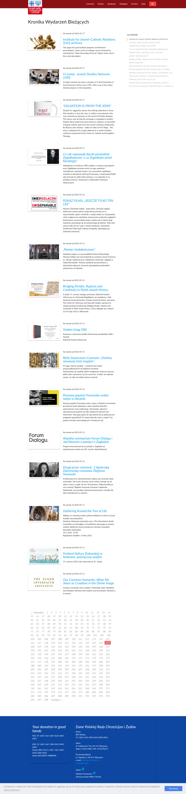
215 (53, 673)
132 (60, 647)
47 (43, 624)
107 (53, 639)
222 (101, 673)
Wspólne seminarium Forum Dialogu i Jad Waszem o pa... (151, 73)
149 (94, 650)
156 (60, 654)
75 (32, 632)
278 (73, 692)
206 (73, 669)
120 (60, 643)
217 (67, 673)
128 (32, 647)
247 (108, 681)
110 (73, 639)
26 (93, 616)
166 (46, 658)
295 (108, 696)
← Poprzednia (37, 613)
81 (65, 632)
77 (43, 632)
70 (87, 628)
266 (73, 688)
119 (53, 643)
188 (32, 666)
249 (39, 685)
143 (53, 650)
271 (108, 688)
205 (67, 669)
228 (60, 677)
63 (48, 628)
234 (101, 677)
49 (54, 624)
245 (94, 681)
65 (59, 628)
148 (87, 650)
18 (48, 616)
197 (94, 666)
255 (80, 685)
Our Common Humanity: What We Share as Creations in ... (152, 86)
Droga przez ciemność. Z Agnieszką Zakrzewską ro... (149, 76)
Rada (143, 4)
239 (53, 681)
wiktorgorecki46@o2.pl (91, 760)
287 (53, 696)
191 (53, 666)
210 (101, 669)
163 (108, 654)
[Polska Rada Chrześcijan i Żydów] (35, 8)
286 (46, 696)
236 (32, 681)
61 (37, 628)
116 (32, 643)
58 (104, 624)
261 (39, 688)
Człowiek (90, 4)
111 (80, 639)
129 (39, 647)
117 (39, 643)
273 (39, 692)
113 (94, 639)
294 (101, 696)
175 (108, 658)
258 (101, 685)
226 (46, 677)
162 (101, 654)
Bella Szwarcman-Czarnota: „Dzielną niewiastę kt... (148, 66)
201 (39, 669)
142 (46, 650)
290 (73, 696)
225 (39, 677)
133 (67, 647)
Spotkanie (112, 4)
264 (60, 688)
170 (73, 658)
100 (88, 635)
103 (109, 635)
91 (37, 635)
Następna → (57, 700)
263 (53, 688)
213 (39, 673)
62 (43, 628)
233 (94, 677)
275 (53, 692)
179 (53, 662)
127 (108, 643)
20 (59, 616)
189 (39, 666)
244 (87, 681)
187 (108, 662)
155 (53, 654)
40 (87, 620)
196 (87, 666)
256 (87, 685)
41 (93, 620)
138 (101, 647)
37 (71, 620)
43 (104, 620)
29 (110, 616)
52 (71, 624)
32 (43, 620)
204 (60, 669)
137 (94, 647)
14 (109, 613)
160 (87, 654)
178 (46, 662)
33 (48, 620)
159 (80, 654)
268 (87, 688)
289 (67, 696)
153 (39, 654)
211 (108, 669)
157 (67, 654)
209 (94, 669)
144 (60, 650)
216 (60, 673)
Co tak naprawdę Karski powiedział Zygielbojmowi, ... (149, 49)
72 (98, 628)
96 (65, 635)
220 (87, 673)
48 (48, 624)
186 (101, 662)
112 (87, 639)
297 (39, 700)
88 (104, 632)
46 (37, 624)
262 (46, 688)
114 (101, 639)
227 (53, 677)
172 (87, 658)
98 (76, 635)
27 (98, 616)
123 (80, 643)
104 (32, 639)
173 (94, 658)
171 (80, 658)
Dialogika (123, 4)
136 (87, 647)
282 (101, 692)
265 (67, 688)
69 (82, 628)
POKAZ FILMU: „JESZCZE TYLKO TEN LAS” (146, 53)
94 (54, 635)
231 (80, 677)
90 (32, 635)
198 (101, 666)
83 (76, 632)
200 (32, 669)
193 (67, 666)
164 (32, 658)
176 (32, 662)
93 (48, 635)
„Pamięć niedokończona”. (79, 249)
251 (53, 685)
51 (65, 624)
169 (67, 658)
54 (82, 624)
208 (87, 669)
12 (98, 613)
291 (80, 696)
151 (108, 650)
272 (32, 692)
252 (60, 685)
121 (67, 643)
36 (65, 620)
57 (98, 624)
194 (73, 666)
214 (46, 673)
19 (54, 616)
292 (87, 696)
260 (32, 688)
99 (82, 635)
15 (32, 616)
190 (46, 666)
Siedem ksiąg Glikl (75, 329)
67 (71, 628)
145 (67, 650)
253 (67, 685)
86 (93, 632)
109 (67, 639)
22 (71, 616)
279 (80, 692)
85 (87, 632)
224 (32, 677)
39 (82, 620)
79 (54, 632)
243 (80, 681)
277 (67, 692)
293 (94, 696)
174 (101, 658)
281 (94, 692)
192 (60, 666)
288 (60, 696)
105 (39, 639)
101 (95, 635)
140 (32, 650)
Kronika (134, 4)
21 (65, 616)
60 (32, 628)
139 (108, 647)
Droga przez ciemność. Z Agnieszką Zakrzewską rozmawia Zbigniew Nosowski (86, 471)
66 (65, 628)
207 (80, 669)
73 (104, 628)
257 (94, 685)
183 (80, 662)
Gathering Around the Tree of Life (85, 511)
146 (73, 650)
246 (101, 681)
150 (101, 650)
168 (60, 658)
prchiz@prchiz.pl (82, 763)
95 (59, 635)
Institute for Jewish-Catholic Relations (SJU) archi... (149, 39)
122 (73, 643)
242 (73, 681)
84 (82, 632)
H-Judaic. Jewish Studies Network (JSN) (144, 42)
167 (53, 658)
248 (32, 685)
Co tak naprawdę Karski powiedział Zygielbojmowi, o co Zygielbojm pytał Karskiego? (87, 158)
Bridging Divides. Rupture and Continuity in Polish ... (149, 59)
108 (60, 639)
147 (80, 650)
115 (108, 639)
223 (108, 673)
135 (80, 647)
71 (93, 628)
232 (87, 677)
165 (39, 658)
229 (67, 677)
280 (87, 692)
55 (87, 624)
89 (110, 632)
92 (43, 635)
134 (73, 647)
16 (37, 616)
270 (101, 688)
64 (54, 628)
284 (32, 696)
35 (59, 620)
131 (53, 647)
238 (46, 681)
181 (67, 662)
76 (37, 632)
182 (73, 662)
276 (60, 692)
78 (48, 632)
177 (39, 662)
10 (86, 613)
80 (59, 632)
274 (46, 692)
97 (71, 635)
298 (46, 700)
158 (73, 654)
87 (98, 632)
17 (43, 616)
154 (46, 654)
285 (39, 696)
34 (54, 620)
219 (80, 673)
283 (108, 692)
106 (46, 639)
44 (110, 620)
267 (80, 688)
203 (53, 669)
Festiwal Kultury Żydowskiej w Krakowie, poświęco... (149, 83)
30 (32, 620)
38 (76, 620)
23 (76, 616)
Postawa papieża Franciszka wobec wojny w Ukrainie (149, 69)
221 (94, 673)
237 (39, 681)
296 (32, 700)
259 (108, 685)
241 (67, 681)
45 (32, 624)
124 (87, 643)
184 (87, 662)
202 (46, 669)
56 (93, 624)
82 (71, 632)
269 (94, 688)
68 (76, 628)
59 (110, 624)
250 (46, 685)
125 (94, 643)
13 (103, 613)
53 (76, 624)
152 (32, 654)
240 (60, 681)
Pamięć (101, 4)
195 (80, 666)
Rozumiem (173, 789)
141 (39, 650)
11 (92, 613)
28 (104, 616)
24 (82, 616)
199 (108, 666)
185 (94, 662)
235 (108, 677)
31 (37, 620)
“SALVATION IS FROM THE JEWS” (87, 106)
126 (101, 643)
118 (46, 643)
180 (60, 662)
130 (46, 647)
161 (94, 654)
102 (102, 635)
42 (98, 620)
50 (59, 624)
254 (73, 685)
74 (110, 628)
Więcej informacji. (12, 790)
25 (87, 616)
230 (73, 677)
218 (73, 673)
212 (32, 673)
